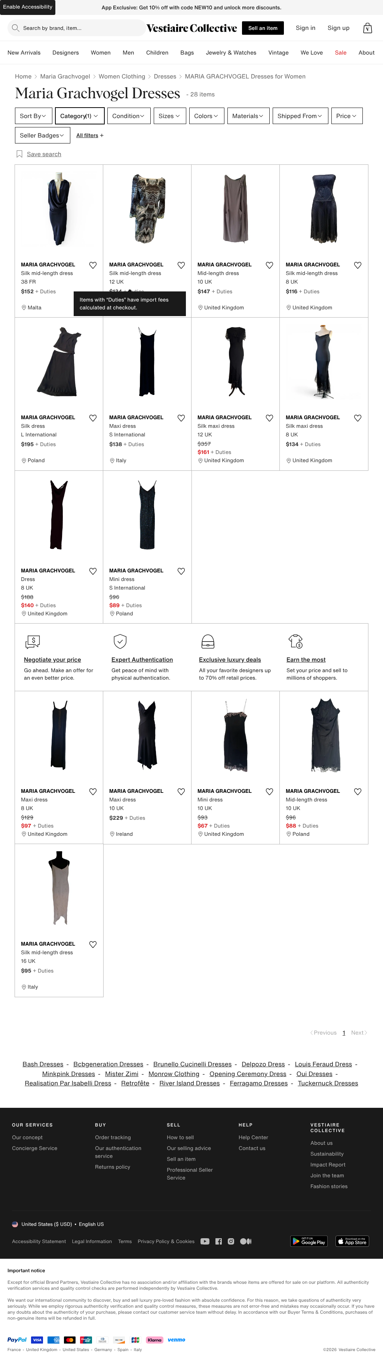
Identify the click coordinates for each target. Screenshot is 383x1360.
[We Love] (329, 53)
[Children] (174, 53)
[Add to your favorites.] (92, 265)
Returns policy (112, 1167)
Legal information (92, 1241)
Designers (65, 53)
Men (128, 53)
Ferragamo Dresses (259, 1083)
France (14, 1350)
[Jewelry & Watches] (262, 53)
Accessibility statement (39, 1241)
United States (76, 1350)
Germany (103, 1350)
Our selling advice (189, 1148)
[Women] (117, 53)
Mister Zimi (121, 1074)
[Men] (140, 53)
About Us (371, 53)
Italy (138, 1350)
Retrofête (135, 1083)
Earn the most (306, 659)
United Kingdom (42, 1350)
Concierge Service (34, 1148)
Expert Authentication (142, 659)
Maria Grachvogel (65, 76)
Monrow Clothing (173, 1074)
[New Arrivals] (46, 53)
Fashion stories (328, 1186)
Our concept (27, 1137)
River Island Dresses (189, 1083)
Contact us (252, 1148)
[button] (367, 28)
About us (321, 1143)
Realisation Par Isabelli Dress (68, 1083)
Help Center (253, 1137)
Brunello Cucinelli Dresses (192, 1064)
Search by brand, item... (52, 28)
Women (101, 53)
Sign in (306, 28)
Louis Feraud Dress (323, 1064)
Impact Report (328, 1165)
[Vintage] (295, 53)
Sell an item (263, 28)
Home (23, 76)
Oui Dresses (314, 1074)
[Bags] (200, 53)
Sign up (339, 28)
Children (157, 53)
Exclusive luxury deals (230, 659)
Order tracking (113, 1137)
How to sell (180, 1137)
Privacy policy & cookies (166, 1241)
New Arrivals (23, 53)
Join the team (327, 1176)
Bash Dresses (42, 1064)
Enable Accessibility (27, 7)
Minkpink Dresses (68, 1074)
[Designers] (85, 53)
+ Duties (45, 291)
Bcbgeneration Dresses (108, 1064)
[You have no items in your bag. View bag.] (367, 28)
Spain (123, 1350)
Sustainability (327, 1154)
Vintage (278, 53)
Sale (341, 53)
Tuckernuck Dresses (328, 1083)
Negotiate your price (52, 659)
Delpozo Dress (263, 1064)
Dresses (165, 76)
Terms (125, 1241)
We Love (312, 53)
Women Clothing (122, 76)
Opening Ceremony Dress (248, 1074)
